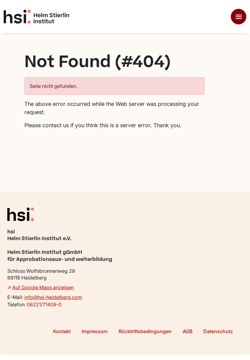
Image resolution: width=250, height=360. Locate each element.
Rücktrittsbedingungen (145, 331)
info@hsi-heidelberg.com (53, 297)
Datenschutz (218, 331)
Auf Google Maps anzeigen (43, 287)
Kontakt (62, 331)
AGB (187, 331)
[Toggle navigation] (238, 16)
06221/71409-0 (44, 304)
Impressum (95, 331)
